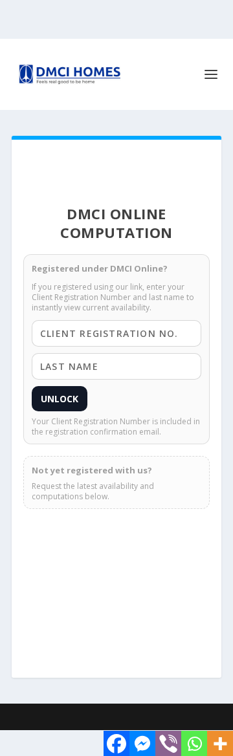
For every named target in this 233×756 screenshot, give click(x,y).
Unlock (59, 399)
